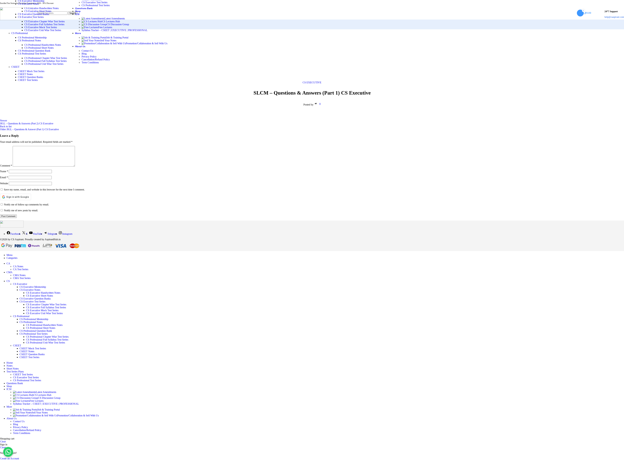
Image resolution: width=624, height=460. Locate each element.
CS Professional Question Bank (34, 50)
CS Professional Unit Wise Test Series (43, 64)
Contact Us (87, 50)
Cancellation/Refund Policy (96, 59)
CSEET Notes (25, 74)
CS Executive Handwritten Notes (41, 8)
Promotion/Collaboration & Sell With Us (146, 43)
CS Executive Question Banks (33, 14)
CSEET (15, 66)
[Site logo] (16, 19)
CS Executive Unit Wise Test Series (42, 30)
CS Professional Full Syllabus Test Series (45, 61)
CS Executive (20, 284)
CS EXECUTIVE (312, 82)
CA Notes (18, 266)
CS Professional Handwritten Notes (42, 44)
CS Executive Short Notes (37, 11)
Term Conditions (90, 62)
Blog (84, 53)
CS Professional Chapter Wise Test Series (45, 58)
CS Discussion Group (118, 24)
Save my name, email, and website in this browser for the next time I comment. (44, 189)
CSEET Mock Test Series (31, 71)
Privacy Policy (89, 56)
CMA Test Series (22, 278)
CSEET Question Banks (30, 77)
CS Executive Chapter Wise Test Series (44, 21)
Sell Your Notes (108, 40)
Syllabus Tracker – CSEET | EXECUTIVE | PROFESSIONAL (115, 30)
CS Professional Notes (29, 40)
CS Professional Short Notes (39, 47)
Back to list (6, 126)
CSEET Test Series (28, 80)
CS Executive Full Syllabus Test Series (44, 24)
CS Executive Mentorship (33, 287)
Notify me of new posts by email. (21, 210)
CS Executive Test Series (94, 2)
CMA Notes (19, 275)
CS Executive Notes (28, 3)
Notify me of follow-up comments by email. (26, 204)
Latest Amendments (114, 18)
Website (4, 183)
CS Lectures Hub (111, 21)
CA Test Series (20, 269)
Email (4, 177)
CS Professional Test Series (32, 53)
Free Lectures (105, 27)
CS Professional (19, 33)
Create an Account (9, 458)
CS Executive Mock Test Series (40, 27)
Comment (6, 165)
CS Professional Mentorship (32, 37)
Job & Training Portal (117, 37)
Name (4, 171)
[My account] (598, 13)
